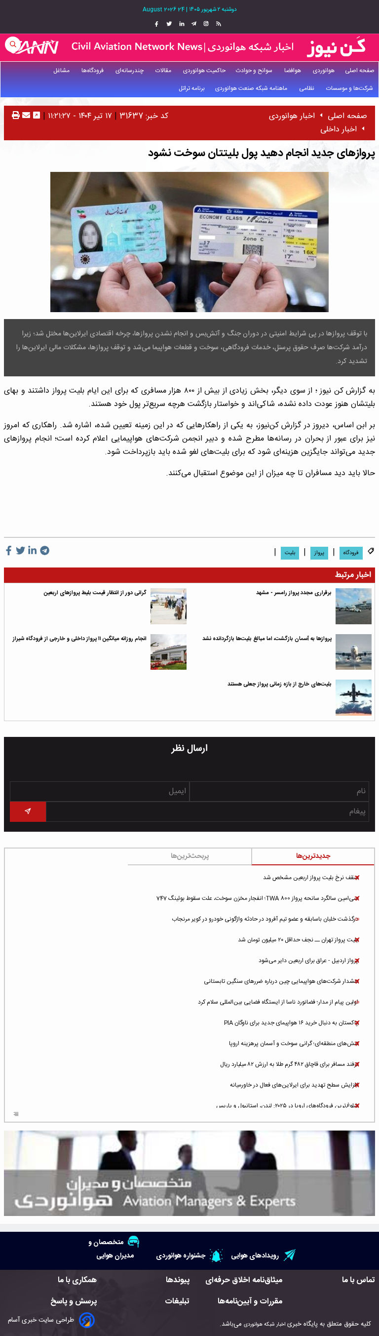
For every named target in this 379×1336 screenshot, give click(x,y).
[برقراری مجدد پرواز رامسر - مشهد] (354, 606)
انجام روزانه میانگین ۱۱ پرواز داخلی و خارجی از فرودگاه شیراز (80, 639)
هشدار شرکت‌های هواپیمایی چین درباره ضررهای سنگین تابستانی (281, 981)
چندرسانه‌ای (130, 71)
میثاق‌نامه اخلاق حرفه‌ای (243, 1280)
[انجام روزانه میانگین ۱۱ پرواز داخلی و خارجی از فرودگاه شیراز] (169, 652)
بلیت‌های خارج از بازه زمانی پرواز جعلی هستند (279, 684)
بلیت (290, 553)
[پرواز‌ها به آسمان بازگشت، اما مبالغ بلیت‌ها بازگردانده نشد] (354, 652)
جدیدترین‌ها (313, 856)
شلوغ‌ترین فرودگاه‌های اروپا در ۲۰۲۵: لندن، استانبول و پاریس (287, 1106)
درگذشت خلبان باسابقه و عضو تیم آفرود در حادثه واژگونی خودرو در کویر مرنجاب (265, 919)
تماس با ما (358, 1280)
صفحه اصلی (360, 71)
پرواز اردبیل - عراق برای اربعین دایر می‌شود (308, 961)
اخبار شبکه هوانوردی (264, 1324)
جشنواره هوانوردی (180, 1255)
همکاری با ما (77, 1280)
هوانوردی (324, 71)
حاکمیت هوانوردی (204, 71)
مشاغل (62, 71)
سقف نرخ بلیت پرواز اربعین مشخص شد (310, 878)
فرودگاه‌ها (93, 71)
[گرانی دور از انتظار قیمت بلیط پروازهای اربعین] (169, 606)
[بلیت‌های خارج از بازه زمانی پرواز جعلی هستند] (354, 698)
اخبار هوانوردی (292, 116)
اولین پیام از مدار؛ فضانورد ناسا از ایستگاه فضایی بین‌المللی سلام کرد (278, 1002)
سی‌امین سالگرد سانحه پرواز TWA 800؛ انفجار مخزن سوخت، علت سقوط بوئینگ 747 (257, 898)
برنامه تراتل (192, 88)
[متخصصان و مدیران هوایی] (189, 1173)
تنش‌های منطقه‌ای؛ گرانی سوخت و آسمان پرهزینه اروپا (293, 1044)
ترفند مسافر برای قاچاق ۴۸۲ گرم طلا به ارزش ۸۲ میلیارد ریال (289, 1064)
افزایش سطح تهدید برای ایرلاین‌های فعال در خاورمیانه (294, 1085)
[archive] (16, 1115)
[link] (217, 24)
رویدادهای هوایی (255, 1255)
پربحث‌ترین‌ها (190, 856)
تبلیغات (177, 1301)
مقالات (164, 71)
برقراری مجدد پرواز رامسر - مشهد (294, 593)
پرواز (319, 553)
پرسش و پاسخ (73, 1301)
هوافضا (293, 71)
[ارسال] (25, 116)
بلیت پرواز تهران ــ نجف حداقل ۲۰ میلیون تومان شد (298, 940)
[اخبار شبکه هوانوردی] (189, 47)
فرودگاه (351, 553)
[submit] (28, 812)
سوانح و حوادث (255, 71)
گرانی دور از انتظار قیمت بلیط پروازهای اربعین (95, 593)
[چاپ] (16, 116)
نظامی (307, 88)
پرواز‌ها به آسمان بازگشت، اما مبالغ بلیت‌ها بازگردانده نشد (267, 639)
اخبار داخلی (338, 129)
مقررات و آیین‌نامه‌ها (250, 1301)
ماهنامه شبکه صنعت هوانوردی (252, 88)
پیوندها (178, 1280)
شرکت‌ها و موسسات (350, 88)
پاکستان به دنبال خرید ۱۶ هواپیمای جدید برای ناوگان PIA (291, 1023)
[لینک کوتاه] (36, 116)
